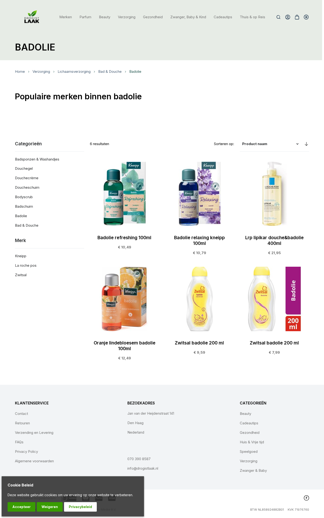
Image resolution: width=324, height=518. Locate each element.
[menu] (162, 17)
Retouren (22, 423)
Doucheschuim (27, 187)
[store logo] (32, 17)
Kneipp (20, 256)
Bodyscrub (24, 197)
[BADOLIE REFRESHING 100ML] (124, 208)
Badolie (21, 216)
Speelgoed (249, 451)
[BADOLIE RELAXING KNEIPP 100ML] (199, 211)
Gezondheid (249, 432)
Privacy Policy (26, 451)
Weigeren (50, 507)
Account (288, 17)
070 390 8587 (139, 459)
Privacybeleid (80, 507)
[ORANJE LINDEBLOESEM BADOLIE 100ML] (124, 316)
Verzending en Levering (34, 432)
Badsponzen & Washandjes (37, 159)
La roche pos (26, 265)
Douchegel (24, 168)
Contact (21, 413)
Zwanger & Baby (253, 470)
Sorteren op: (224, 144)
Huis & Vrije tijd (252, 442)
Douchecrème (26, 178)
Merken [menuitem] (65, 17)
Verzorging (41, 71)
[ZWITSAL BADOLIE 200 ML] (199, 313)
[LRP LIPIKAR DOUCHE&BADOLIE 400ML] (274, 211)
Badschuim (24, 206)
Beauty (245, 413)
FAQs (19, 442)
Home (20, 71)
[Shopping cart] (297, 17)
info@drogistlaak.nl (142, 468)
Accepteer (21, 507)
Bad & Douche (110, 71)
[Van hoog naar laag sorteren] (306, 144)
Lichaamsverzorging (74, 71)
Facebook (306, 497)
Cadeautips (249, 423)
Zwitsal (21, 275)
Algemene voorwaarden (34, 461)
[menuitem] (85, 17)
